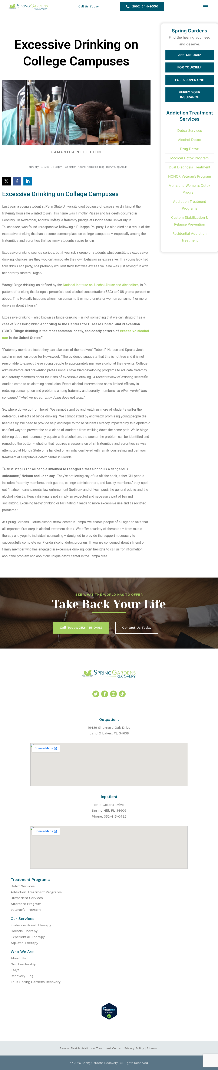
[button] (205, 6)
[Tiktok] (122, 694)
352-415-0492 (189, 55)
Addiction (70, 166)
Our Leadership (23, 964)
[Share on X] (6, 181)
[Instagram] (113, 694)
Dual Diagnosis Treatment (189, 167)
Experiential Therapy (28, 937)
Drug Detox (189, 149)
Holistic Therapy (24, 931)
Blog (102, 166)
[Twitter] (95, 694)
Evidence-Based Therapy (31, 925)
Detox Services (189, 130)
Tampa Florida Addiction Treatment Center (90, 1048)
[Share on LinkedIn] (27, 181)
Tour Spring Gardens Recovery (35, 982)
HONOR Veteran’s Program (189, 176)
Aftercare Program (26, 904)
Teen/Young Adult (116, 166)
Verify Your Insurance (189, 94)
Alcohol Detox (189, 140)
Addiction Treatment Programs (36, 892)
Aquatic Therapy (24, 943)
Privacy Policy (134, 1048)
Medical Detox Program (189, 158)
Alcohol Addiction (88, 166)
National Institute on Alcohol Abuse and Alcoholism (101, 285)
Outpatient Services (27, 898)
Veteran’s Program (26, 910)
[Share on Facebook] (17, 181)
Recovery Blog (22, 976)
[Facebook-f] (104, 694)
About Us (18, 958)
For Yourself (189, 67)
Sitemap (153, 1048)
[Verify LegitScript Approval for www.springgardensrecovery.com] (109, 1018)
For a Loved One (189, 80)
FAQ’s (15, 970)
